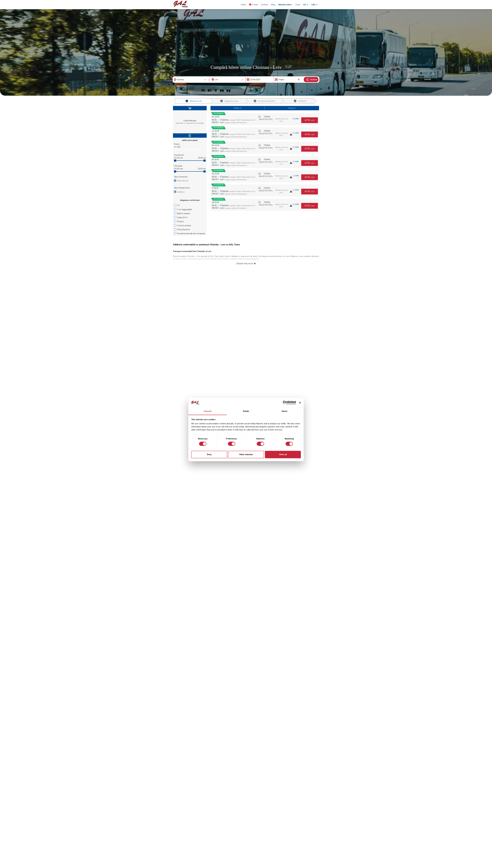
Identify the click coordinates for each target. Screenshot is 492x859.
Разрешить (58, 14)
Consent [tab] (207, 411)
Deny (209, 454)
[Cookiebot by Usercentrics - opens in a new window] (285, 403)
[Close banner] (300, 403)
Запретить (44, 14)
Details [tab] (246, 411)
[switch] (231, 444)
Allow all (283, 454)
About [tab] (284, 411)
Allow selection (246, 454)
